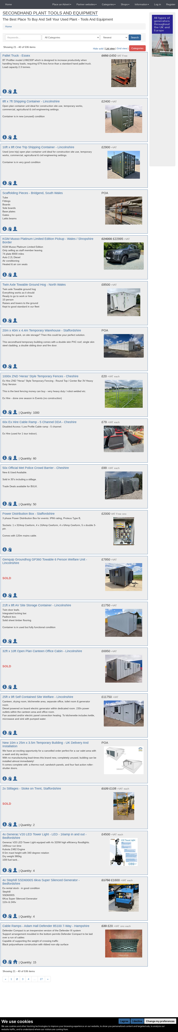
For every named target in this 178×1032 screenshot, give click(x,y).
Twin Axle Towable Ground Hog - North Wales (34, 284)
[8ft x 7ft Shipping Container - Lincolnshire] (124, 117)
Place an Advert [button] (61, 4)
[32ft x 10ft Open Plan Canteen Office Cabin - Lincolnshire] (124, 667)
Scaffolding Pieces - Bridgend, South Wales (32, 193)
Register (170, 4)
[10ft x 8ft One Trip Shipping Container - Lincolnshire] (124, 163)
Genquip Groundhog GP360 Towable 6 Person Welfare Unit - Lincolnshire (44, 561)
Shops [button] (124, 4)
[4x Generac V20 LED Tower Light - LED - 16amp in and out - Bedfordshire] (124, 850)
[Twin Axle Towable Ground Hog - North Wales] (124, 300)
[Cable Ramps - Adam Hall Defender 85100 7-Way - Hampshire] (124, 941)
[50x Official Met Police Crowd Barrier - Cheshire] (124, 483)
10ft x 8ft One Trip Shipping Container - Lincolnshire (38, 147)
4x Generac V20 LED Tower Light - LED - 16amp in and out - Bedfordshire (44, 836)
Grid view (122, 48)
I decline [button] (137, 1021)
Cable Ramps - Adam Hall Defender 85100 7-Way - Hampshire (45, 926)
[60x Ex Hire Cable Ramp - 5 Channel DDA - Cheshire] (124, 437)
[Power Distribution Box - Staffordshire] (124, 529)
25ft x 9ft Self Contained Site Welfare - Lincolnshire (37, 697)
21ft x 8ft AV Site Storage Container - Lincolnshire (36, 605)
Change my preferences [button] (160, 1021)
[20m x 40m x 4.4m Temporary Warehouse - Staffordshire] (124, 344)
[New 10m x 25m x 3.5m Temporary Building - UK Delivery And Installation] (124, 758)
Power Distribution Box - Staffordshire (28, 513)
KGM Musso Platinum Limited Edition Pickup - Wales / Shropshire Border (47, 240)
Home (8, 4)
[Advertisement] (162, 111)
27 (41, 979)
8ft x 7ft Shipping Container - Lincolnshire (31, 101)
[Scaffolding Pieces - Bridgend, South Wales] (124, 209)
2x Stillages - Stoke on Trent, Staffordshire (31, 788)
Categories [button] (108, 4)
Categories (137, 48)
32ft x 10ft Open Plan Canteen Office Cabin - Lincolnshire (42, 651)
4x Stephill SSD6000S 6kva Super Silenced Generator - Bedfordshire (41, 881)
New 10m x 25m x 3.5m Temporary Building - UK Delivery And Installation (45, 744)
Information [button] (141, 4)
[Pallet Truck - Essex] (124, 71)
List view (110, 48)
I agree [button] (124, 1021)
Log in (157, 4)
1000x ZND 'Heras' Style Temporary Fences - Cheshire (40, 376)
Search (135, 37)
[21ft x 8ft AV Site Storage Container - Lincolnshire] (124, 621)
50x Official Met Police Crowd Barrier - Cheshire (35, 468)
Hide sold (98, 48)
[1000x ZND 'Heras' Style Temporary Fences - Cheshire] (124, 392)
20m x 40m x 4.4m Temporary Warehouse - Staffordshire (41, 330)
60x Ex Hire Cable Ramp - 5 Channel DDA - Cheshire (39, 422)
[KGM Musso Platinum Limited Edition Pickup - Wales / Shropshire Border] (124, 254)
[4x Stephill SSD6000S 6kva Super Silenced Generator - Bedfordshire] (124, 896)
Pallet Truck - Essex (16, 55)
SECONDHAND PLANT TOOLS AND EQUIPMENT (50, 13)
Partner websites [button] (85, 4)
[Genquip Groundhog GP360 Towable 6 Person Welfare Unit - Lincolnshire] (124, 575)
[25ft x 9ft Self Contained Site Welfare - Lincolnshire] (124, 711)
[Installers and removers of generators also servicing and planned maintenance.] (162, 36)
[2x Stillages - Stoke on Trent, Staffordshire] (124, 804)
